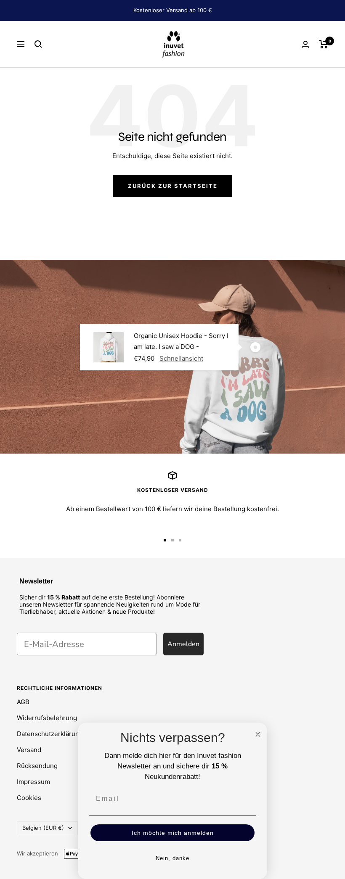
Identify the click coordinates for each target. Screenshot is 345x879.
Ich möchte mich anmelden (173, 832)
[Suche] (38, 44)
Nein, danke (172, 858)
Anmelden (183, 644)
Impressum (33, 782)
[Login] (305, 44)
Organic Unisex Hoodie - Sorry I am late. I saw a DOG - (181, 341)
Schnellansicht (181, 358)
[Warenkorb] (323, 44)
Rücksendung (37, 766)
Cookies (29, 798)
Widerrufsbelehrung (47, 718)
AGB (23, 702)
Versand (29, 750)
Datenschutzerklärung (50, 734)
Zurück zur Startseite (173, 185)
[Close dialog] (258, 734)
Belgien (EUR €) (43, 827)
